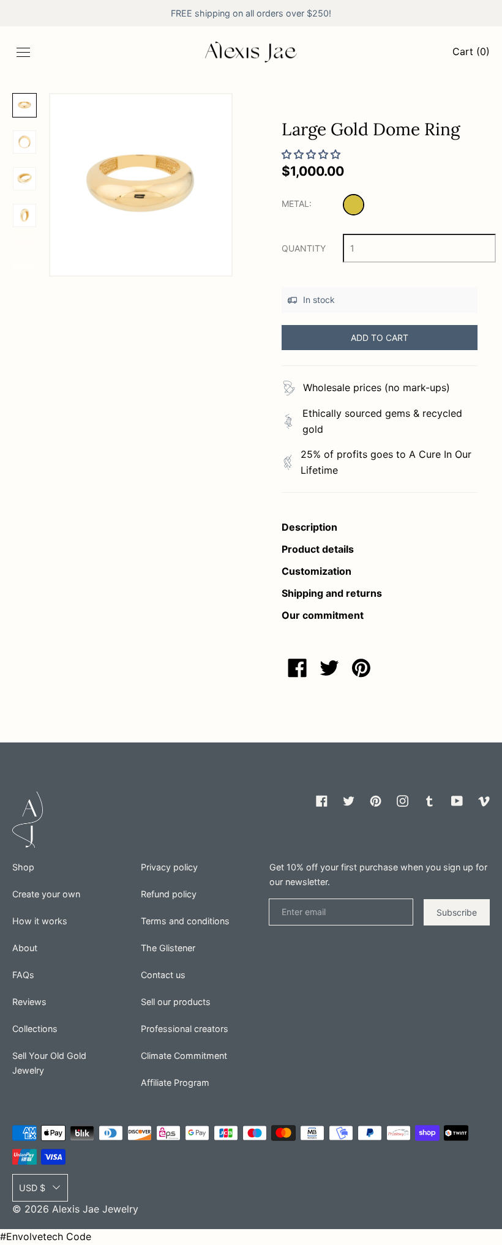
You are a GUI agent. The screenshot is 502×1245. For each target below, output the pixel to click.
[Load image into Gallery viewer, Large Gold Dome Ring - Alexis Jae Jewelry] (24, 105)
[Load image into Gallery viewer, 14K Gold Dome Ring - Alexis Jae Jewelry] (24, 142)
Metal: (297, 203)
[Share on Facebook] (297, 668)
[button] (141, 185)
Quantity (304, 248)
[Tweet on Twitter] (329, 668)
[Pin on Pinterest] (361, 668)
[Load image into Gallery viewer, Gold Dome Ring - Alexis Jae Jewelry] (24, 215)
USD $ (32, 1188)
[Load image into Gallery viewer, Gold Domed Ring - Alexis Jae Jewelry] (24, 178)
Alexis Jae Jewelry (95, 1209)
